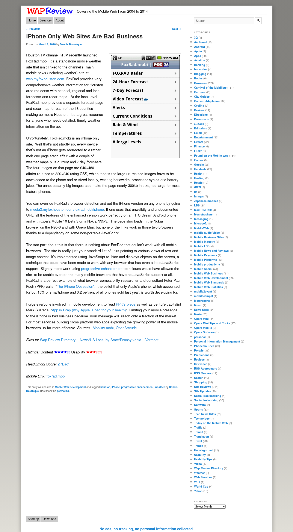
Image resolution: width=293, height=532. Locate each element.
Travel (198, 441)
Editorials (200, 128)
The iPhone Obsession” (75, 286)
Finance (199, 146)
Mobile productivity (207, 264)
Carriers (199, 92)
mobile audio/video (207, 232)
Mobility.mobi (103, 327)
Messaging (201, 219)
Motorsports (202, 301)
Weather (160, 387)
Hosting (199, 178)
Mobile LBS (202, 246)
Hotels (198, 182)
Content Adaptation (207, 101)
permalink (63, 391)
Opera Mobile (203, 328)
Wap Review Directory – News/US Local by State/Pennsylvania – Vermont (99, 339)
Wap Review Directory (208, 468)
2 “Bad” (63, 364)
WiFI (197, 482)
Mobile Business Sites (209, 237)
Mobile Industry (204, 241)
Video (198, 464)
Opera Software (204, 332)
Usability (200, 455)
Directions (201, 114)
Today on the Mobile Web (211, 423)
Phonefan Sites (204, 346)
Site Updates (202, 391)
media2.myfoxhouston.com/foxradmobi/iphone (67, 209)
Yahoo (198, 491)
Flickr (198, 151)
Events (198, 142)
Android (199, 47)
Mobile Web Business (208, 273)
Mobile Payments (205, 255)
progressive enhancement (101, 268)
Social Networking (206, 400)
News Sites (201, 310)
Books (198, 78)
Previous (33, 29)
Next (176, 29)
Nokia (198, 314)
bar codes (200, 69)
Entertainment (203, 137)
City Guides (202, 96)
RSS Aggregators (205, 368)
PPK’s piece (125, 304)
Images (199, 196)
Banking (199, 65)
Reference (200, 364)
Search (198, 378)
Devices (199, 110)
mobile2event (203, 291)
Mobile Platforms (205, 260)
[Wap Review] (50, 10)
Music (198, 305)
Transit (198, 432)
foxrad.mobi (56, 376)
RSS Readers (202, 373)
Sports (198, 409)
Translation (201, 436)
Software (200, 405)
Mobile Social (203, 269)
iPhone (116, 387)
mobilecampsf (203, 296)
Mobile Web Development (70, 387)
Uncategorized (203, 450)
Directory (45, 20)
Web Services (203, 477)
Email (198, 133)
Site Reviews (202, 387)
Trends (198, 446)
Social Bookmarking (207, 396)
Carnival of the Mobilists (210, 87)
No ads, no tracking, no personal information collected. (147, 528)
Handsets (200, 169)
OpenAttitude (126, 327)
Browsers (200, 83)
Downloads (201, 119)
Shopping (200, 382)
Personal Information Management (217, 341)
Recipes (199, 359)
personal (200, 337)
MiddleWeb (201, 228)
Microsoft (200, 223)
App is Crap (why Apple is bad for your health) (89, 309)
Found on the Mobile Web (211, 155)
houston (105, 387)
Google (199, 164)
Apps (197, 56)
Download (49, 519)
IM (195, 192)
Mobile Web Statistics (208, 287)
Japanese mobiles (206, 201)
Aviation (199, 60)
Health (198, 173)
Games (198, 160)
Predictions (201, 355)
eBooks (199, 124)
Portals (199, 350)
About (60, 20)
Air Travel (200, 42)
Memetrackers (203, 214)
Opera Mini (201, 319)
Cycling (199, 105)
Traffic (198, 427)
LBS (197, 205)
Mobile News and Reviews (211, 251)
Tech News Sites (205, 414)
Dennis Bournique (71, 44)
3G (196, 37)
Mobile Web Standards (209, 282)
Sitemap (33, 519)
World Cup (201, 486)
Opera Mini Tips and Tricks (212, 323)
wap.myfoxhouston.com (45, 78)
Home (32, 20)
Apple (198, 51)
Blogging (200, 74)
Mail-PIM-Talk (203, 210)
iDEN (197, 187)
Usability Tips (203, 459)
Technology (202, 418)
